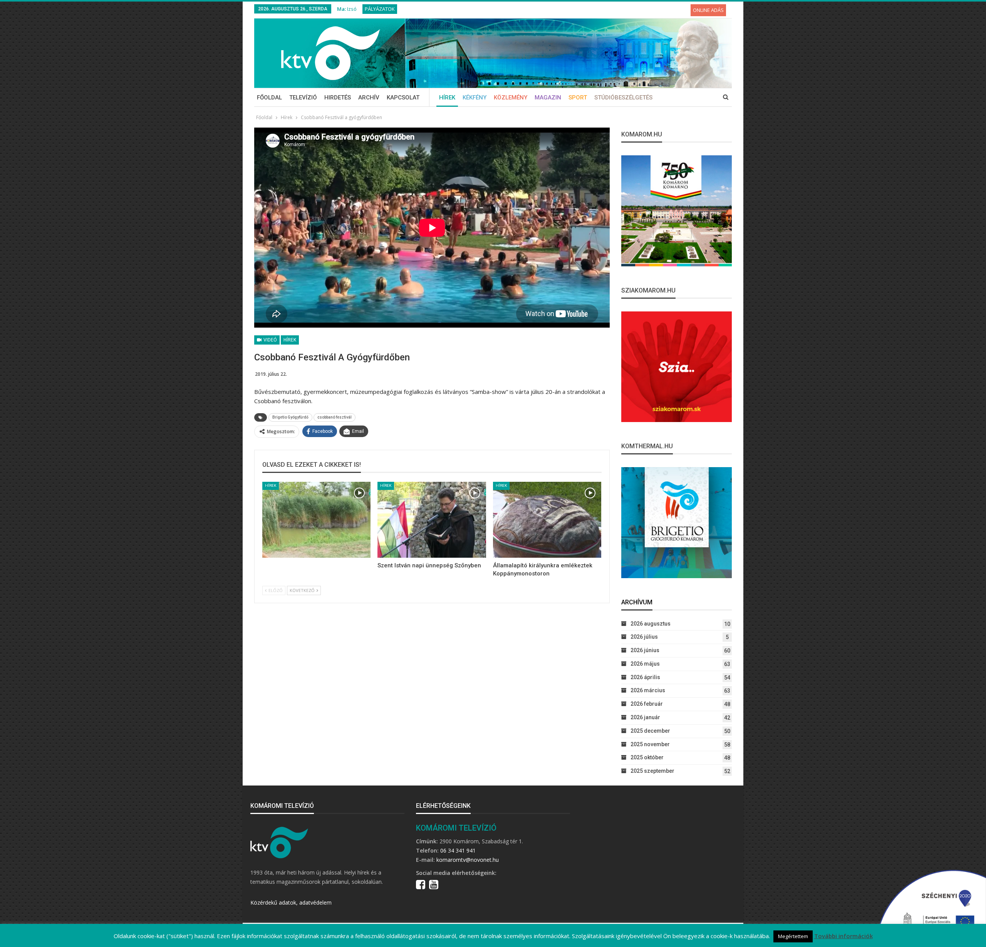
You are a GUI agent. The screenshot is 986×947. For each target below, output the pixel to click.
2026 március (648, 690)
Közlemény (510, 97)
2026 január (645, 717)
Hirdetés (337, 97)
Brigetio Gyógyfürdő (290, 417)
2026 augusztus (651, 624)
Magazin (548, 97)
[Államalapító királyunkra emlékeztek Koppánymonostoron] (547, 520)
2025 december (650, 731)
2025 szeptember (652, 771)
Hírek (447, 97)
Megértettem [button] (793, 936)
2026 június (645, 650)
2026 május (645, 664)
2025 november (650, 744)
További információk (843, 936)
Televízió (303, 97)
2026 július (644, 637)
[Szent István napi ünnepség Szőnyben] (431, 520)
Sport (577, 97)
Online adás (708, 10)
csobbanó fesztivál (334, 417)
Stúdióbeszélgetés (623, 97)
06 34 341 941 (458, 850)
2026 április (645, 677)
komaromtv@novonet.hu (467, 859)
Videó (269, 340)
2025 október (647, 757)
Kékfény (474, 97)
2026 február (647, 704)
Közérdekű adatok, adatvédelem (291, 902)
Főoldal (269, 97)
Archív (368, 97)
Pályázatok (380, 8)
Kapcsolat (403, 97)
